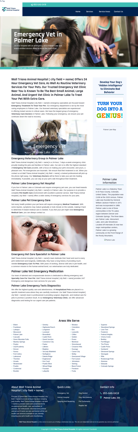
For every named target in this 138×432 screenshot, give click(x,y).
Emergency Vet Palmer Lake (38, 68)
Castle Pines (105, 347)
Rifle (102, 356)
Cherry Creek (106, 337)
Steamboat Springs (108, 327)
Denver (16, 349)
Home (13, 68)
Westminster (17, 364)
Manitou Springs (19, 342)
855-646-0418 (40, 4)
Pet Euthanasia (84, 401)
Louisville (75, 332)
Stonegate (104, 354)
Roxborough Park (107, 359)
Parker (45, 344)
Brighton (46, 349)
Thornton (16, 359)
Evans (74, 339)
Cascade (16, 337)
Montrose (75, 342)
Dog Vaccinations (85, 397)
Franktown (17, 327)
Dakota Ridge (47, 356)
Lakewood (17, 356)
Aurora (15, 351)
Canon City (76, 351)
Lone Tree (104, 329)
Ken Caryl (46, 361)
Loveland (46, 332)
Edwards (104, 364)
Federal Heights (106, 334)
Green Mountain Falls (21, 339)
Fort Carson (76, 359)
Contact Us (118, 11)
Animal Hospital (63, 397)
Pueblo (15, 366)
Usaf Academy (18, 347)
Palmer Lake (22, 68)
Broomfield (46, 334)
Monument (17, 332)
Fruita (74, 371)
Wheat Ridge (47, 366)
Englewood (47, 359)
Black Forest (76, 366)
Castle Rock (47, 337)
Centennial (17, 368)
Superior (104, 325)
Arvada (15, 361)
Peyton (15, 344)
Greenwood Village (79, 356)
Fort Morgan (105, 342)
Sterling (74, 364)
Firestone (75, 368)
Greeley (45, 325)
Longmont (46, 329)
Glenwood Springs (107, 351)
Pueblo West (47, 364)
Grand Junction (48, 339)
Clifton (74, 334)
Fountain (46, 368)
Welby (74, 354)
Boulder (16, 371)
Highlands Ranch (49, 327)
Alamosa (104, 361)
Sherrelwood (76, 344)
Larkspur (16, 329)
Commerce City (48, 342)
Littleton (45, 347)
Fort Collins (17, 354)
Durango (75, 349)
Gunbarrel (104, 349)
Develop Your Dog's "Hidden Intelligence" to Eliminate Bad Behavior (109, 87)
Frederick (104, 332)
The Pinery (105, 344)
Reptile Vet (83, 406)
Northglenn (47, 354)
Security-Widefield (49, 351)
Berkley (103, 339)
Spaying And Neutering (66, 401)
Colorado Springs (107, 366)
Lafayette (46, 371)
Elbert (15, 325)
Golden (74, 337)
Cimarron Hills (77, 347)
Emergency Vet (63, 393)
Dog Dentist (83, 393)
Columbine (76, 327)
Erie (73, 329)
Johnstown (76, 361)
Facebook (93, 429)
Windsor (75, 325)
